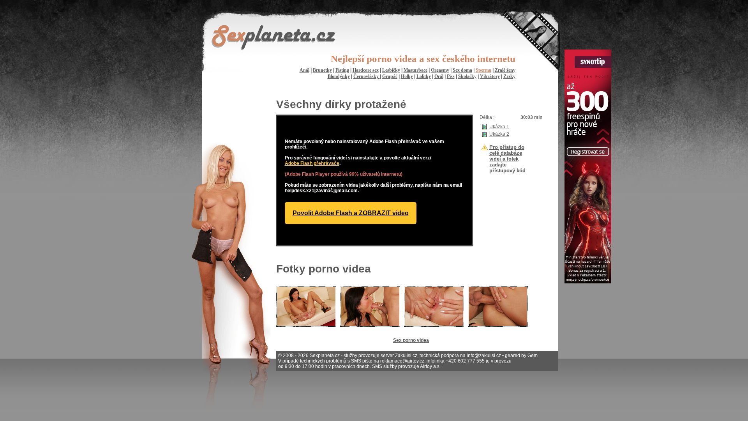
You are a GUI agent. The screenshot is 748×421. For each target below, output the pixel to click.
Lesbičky (391, 70)
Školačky (467, 76)
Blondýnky (339, 76)
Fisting (342, 70)
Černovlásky (366, 76)
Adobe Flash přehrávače (312, 163)
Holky (407, 76)
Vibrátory (490, 76)
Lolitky (423, 76)
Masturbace (415, 70)
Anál (304, 70)
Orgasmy (440, 70)
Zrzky (509, 76)
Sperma (483, 70)
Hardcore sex (366, 70)
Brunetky (322, 70)
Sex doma (462, 70)
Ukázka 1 (499, 126)
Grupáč (389, 76)
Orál (438, 76)
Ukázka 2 (499, 134)
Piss (451, 76)
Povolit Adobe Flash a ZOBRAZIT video (351, 213)
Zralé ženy (505, 70)
